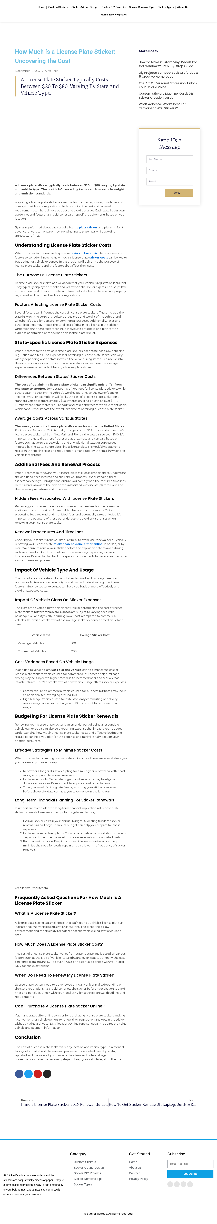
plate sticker (88, 227)
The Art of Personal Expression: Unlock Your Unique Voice (168, 85)
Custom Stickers (58, 7)
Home (41, 7)
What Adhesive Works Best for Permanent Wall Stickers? (162, 106)
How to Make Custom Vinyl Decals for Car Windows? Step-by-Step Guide (168, 64)
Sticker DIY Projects (113, 7)
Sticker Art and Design (85, 7)
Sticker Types (166, 7)
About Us (182, 7)
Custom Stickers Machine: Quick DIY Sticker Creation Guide (166, 95)
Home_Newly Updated (114, 14)
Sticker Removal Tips (141, 7)
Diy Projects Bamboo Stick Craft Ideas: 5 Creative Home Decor (168, 74)
